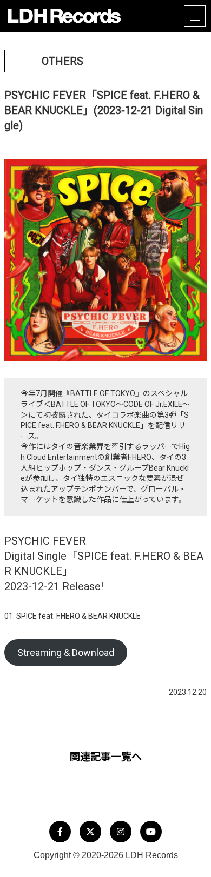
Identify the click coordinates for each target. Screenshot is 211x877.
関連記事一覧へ (106, 757)
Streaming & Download (65, 652)
